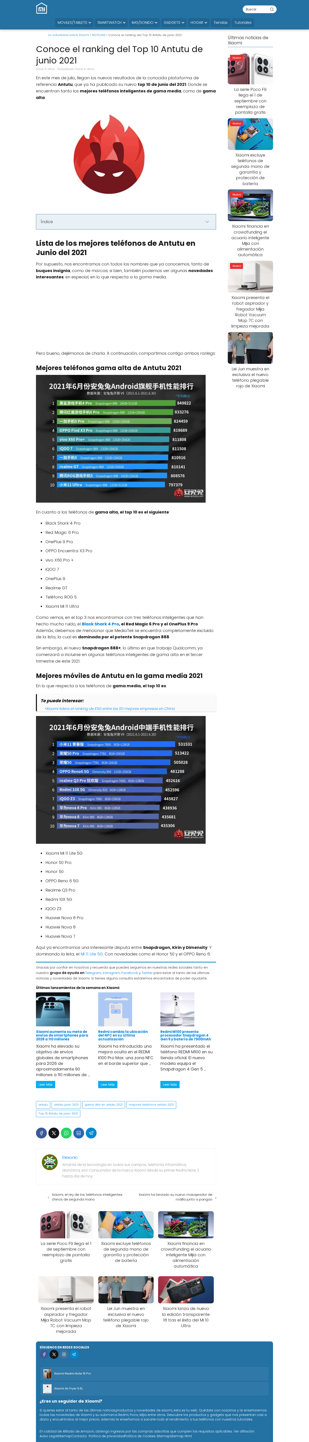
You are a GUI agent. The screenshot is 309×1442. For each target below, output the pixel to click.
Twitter (147, 972)
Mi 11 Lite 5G (92, 954)
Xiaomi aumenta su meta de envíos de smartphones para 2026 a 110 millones (62, 1035)
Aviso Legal (49, 1436)
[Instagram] (63, 1354)
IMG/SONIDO (142, 22)
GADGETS (172, 22)
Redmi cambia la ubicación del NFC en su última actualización (123, 1035)
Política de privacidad (106, 1436)
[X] (53, 1133)
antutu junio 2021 (66, 1104)
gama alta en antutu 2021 (104, 1104)
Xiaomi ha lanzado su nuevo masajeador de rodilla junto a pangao (175, 1197)
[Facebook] (41, 1133)
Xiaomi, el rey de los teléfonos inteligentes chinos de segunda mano (87, 1197)
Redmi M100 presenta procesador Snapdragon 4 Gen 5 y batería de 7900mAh (185, 1035)
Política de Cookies (140, 1436)
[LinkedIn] (78, 1133)
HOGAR (197, 22)
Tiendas (221, 22)
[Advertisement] (126, 316)
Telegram (93, 972)
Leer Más (45, 1084)
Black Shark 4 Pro (100, 624)
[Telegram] (91, 1133)
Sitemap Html (181, 1436)
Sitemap (64, 1436)
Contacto (79, 1436)
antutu (43, 1104)
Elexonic (70, 1157)
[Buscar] (272, 9)
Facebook (129, 972)
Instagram (111, 972)
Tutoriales (243, 22)
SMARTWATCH (109, 22)
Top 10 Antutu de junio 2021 (58, 1113)
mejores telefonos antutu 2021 (151, 1104)
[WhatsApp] (66, 1133)
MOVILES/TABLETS (72, 22)
